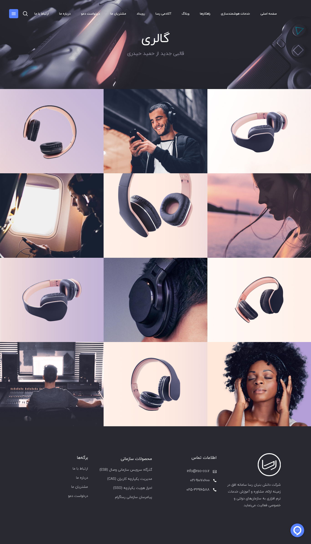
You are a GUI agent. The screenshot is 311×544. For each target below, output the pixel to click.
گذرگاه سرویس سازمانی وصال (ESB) (125, 469)
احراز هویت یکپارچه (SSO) (132, 488)
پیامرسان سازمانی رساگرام (133, 497)
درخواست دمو (78, 496)
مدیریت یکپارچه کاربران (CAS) (129, 479)
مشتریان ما (79, 487)
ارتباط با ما (80, 468)
